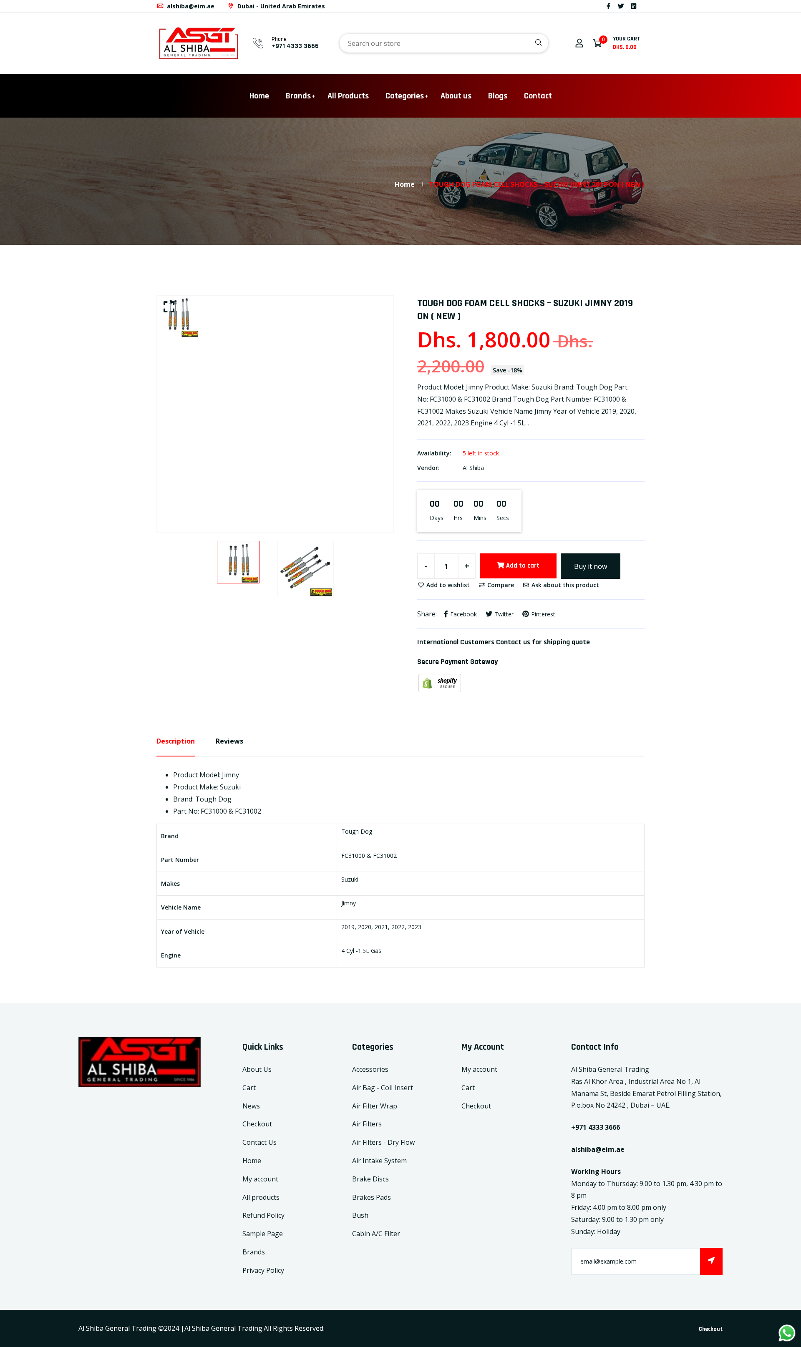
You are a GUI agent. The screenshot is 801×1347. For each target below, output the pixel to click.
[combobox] (444, 43)
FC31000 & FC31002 (369, 855)
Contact (538, 95)
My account (260, 1179)
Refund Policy (263, 1215)
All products (261, 1197)
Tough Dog (356, 831)
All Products (348, 95)
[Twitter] (621, 6)
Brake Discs (370, 1179)
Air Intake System (379, 1160)
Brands (298, 95)
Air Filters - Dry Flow (383, 1142)
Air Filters (367, 1123)
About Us (257, 1069)
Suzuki (349, 879)
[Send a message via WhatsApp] (787, 1333)
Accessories (370, 1069)
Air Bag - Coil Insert (382, 1087)
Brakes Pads (371, 1197)
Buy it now (590, 566)
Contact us (513, 642)
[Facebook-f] (608, 6)
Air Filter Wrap (374, 1106)
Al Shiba (473, 468)
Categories (404, 95)
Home (259, 95)
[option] (275, 316)
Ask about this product (564, 585)
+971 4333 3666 (295, 46)
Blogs (497, 95)
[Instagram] (644, 6)
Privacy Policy (263, 1270)
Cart (249, 1087)
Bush (360, 1215)
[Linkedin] (633, 6)
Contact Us (259, 1142)
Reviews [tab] (229, 741)
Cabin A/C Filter (376, 1233)
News (251, 1106)
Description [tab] (175, 741)
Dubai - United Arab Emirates (280, 6)
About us (456, 95)
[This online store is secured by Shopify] (439, 682)
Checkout (257, 1123)
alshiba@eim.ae (189, 6)
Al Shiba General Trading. (224, 1328)
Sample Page (262, 1233)
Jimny (348, 903)
